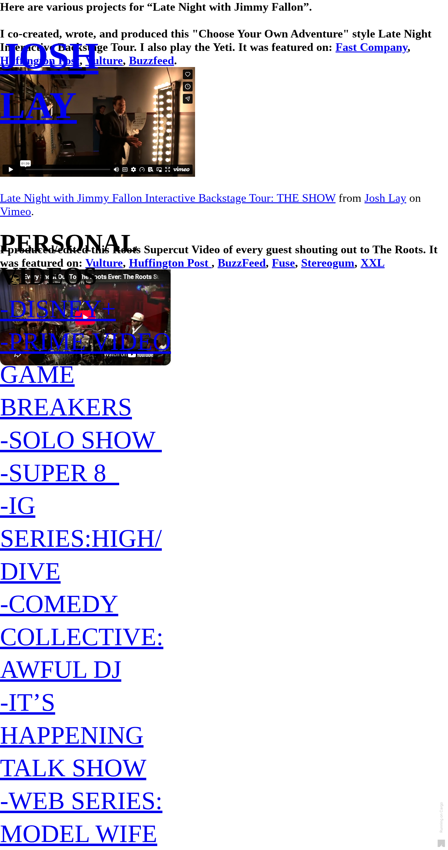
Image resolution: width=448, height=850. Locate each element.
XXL (373, 262)
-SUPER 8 (59, 473)
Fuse (283, 262)
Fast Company (371, 47)
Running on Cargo (441, 817)
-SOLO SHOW (81, 440)
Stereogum (327, 262)
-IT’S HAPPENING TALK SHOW (73, 735)
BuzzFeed (242, 262)
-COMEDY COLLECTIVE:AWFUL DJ (81, 636)
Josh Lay (385, 197)
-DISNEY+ (58, 309)
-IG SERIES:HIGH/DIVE (81, 538)
